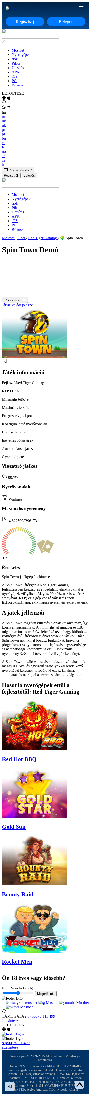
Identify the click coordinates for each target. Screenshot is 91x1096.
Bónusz (17, 85)
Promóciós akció (20, 170)
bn (4, 138)
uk (4, 121)
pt (3, 130)
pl (3, 134)
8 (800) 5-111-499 (41, 1016)
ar (3, 156)
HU (10, 1086)
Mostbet (18, 50)
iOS (15, 76)
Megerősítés (46, 994)
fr (3, 147)
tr (3, 164)
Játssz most (13, 300)
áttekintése (10, 1021)
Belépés (66, 22)
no (4, 151)
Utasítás (18, 68)
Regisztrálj (25, 22)
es (3, 143)
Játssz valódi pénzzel (18, 305)
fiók (15, 59)
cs (3, 160)
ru (3, 117)
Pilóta (16, 63)
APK (16, 72)
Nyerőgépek (21, 55)
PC (14, 81)
